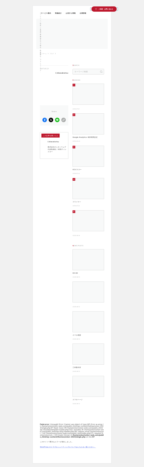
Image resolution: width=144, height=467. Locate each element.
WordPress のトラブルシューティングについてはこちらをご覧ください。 (68, 447)
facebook (44, 120)
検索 (101, 71)
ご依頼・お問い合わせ (105, 9)
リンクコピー (63, 120)
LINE (57, 120)
